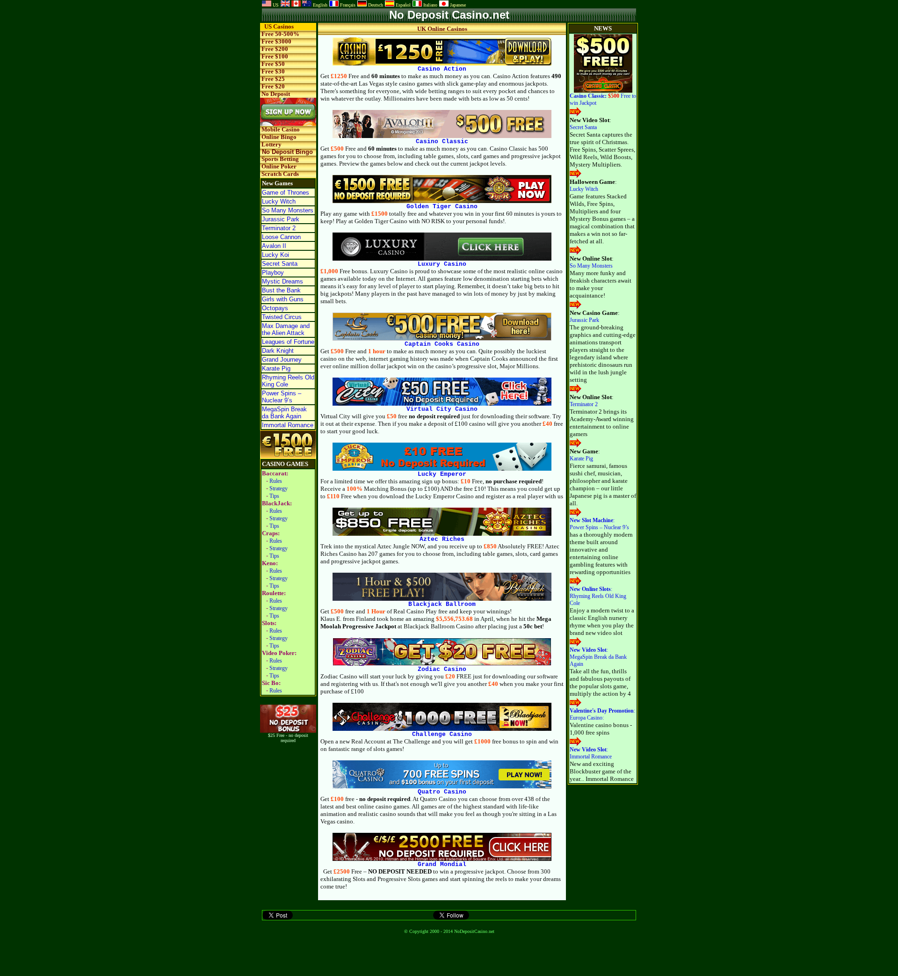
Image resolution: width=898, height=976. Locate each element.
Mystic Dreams (282, 281)
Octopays (275, 308)
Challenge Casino (442, 734)
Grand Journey (282, 359)
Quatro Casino (442, 791)
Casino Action (442, 69)
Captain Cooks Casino (442, 344)
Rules (275, 481)
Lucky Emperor (442, 474)
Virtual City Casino (442, 409)
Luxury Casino (442, 264)
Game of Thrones (285, 192)
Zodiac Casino (442, 669)
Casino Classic (442, 141)
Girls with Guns (283, 299)
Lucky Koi (275, 254)
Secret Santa (279, 263)
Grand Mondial (442, 864)
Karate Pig (276, 368)
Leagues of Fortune (288, 341)
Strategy (278, 488)
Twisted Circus (282, 316)
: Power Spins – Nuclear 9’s (599, 524)
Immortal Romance (287, 425)
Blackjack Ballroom (442, 604)
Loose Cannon (281, 236)
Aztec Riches (442, 539)
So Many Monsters (287, 210)
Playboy (273, 272)
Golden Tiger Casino (442, 206)
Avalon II (274, 245)
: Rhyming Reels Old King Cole (598, 596)
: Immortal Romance (591, 753)
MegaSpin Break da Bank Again (284, 413)
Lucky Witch (279, 201)
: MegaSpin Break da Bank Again (598, 657)
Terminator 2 (279, 228)
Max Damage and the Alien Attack (286, 329)
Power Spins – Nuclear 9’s (281, 397)
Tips (274, 496)
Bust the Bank (281, 290)
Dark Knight (278, 350)
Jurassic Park (280, 219)
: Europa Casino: (602, 714)
